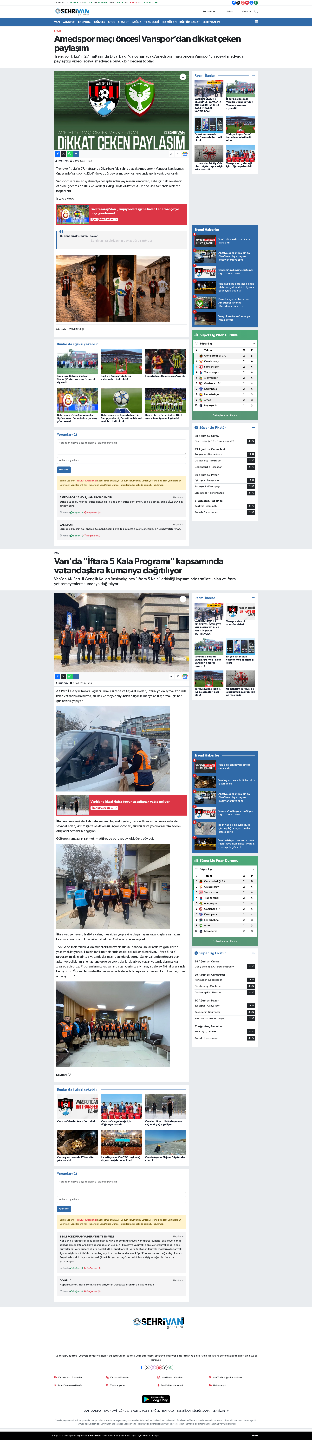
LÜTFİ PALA (63, 161)
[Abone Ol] (185, 154)
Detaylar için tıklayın (225, 415)
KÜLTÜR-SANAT (189, 22)
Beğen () (78, 512)
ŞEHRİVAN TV (211, 22)
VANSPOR (69, 22)
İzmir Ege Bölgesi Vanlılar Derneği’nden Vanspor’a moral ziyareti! (76, 379)
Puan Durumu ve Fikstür (70, 1385)
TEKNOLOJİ (151, 22)
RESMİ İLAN (169, 22)
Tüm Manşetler (117, 1385)
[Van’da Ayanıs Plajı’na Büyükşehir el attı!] (165, 1142)
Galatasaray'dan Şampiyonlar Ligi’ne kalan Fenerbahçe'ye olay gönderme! (77, 418)
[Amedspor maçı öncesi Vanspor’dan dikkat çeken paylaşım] (121, 110)
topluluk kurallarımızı (86, 481)
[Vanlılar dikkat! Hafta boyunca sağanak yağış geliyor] (165, 1106)
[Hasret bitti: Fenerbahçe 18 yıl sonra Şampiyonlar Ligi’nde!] (165, 400)
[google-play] (156, 1399)
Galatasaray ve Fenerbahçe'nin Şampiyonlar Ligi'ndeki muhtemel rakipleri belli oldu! (121, 418)
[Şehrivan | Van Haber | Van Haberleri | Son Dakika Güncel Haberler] (72, 11)
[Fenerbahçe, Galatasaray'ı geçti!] (165, 361)
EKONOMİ (84, 22)
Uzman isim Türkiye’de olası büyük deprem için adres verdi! (209, 166)
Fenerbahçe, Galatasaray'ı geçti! (165, 376)
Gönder (64, 469)
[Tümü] (253, 75)
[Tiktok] (165, 1367)
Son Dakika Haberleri (172, 1385)
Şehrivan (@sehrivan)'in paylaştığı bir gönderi (122, 240)
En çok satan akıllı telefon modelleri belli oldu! (208, 137)
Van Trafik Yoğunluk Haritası (227, 1377)
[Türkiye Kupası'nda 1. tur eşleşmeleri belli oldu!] (121, 361)
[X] (147, 1367)
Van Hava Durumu (119, 1377)
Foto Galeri (209, 11)
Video (229, 11)
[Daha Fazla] (76, 154)
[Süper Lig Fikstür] (253, 427)
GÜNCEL (99, 22)
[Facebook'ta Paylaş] (57, 154)
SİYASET (123, 22)
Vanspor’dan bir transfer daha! (76, 1121)
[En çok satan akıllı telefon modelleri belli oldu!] (209, 124)
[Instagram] (153, 1367)
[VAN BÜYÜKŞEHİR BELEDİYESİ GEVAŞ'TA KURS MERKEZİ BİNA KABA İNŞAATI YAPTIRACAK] (209, 89)
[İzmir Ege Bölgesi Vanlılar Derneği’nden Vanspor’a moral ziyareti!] (77, 361)
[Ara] (256, 12)
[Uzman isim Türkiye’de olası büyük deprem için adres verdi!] (209, 153)
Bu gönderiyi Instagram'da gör (79, 236)
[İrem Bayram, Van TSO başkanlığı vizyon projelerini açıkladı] (121, 1142)
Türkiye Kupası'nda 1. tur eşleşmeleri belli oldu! (239, 137)
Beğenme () (93, 512)
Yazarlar (247, 11)
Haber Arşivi (219, 1385)
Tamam (255, 1435)
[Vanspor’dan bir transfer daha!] (77, 1106)
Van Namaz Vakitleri (172, 1377)
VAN (57, 22)
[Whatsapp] (170, 1367)
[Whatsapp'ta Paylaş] (70, 154)
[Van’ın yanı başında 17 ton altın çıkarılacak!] (77, 1142)
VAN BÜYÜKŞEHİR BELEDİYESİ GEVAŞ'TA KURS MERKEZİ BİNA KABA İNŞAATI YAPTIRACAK (208, 105)
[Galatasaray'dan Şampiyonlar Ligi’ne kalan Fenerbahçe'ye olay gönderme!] (77, 400)
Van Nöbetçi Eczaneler (70, 1377)
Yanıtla (66, 512)
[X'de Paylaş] (63, 154)
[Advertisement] (225, 199)
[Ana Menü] (256, 22)
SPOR (111, 22)
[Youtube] (159, 1367)
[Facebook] (141, 1367)
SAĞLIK (136, 22)
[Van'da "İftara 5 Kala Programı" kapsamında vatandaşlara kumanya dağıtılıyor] (121, 632)
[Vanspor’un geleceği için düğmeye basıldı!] (240, 153)
